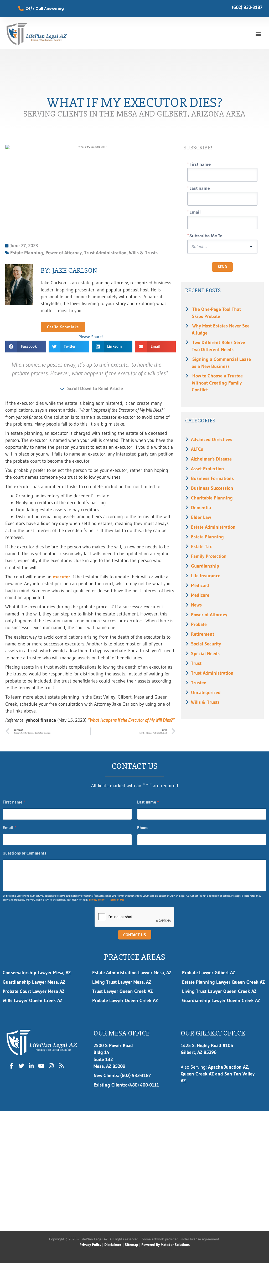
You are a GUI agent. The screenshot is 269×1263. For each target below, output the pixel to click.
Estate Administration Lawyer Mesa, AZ (131, 973)
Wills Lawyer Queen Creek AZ (32, 1000)
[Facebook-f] (12, 1066)
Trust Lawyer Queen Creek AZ (123, 991)
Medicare (200, 595)
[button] (258, 34)
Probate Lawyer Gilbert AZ (208, 973)
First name (14, 802)
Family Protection (209, 556)
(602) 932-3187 (247, 7)
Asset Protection (207, 469)
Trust (196, 663)
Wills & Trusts (205, 702)
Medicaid (200, 585)
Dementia (201, 508)
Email (9, 827)
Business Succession (212, 488)
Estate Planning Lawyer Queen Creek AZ (223, 982)
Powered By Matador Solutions (165, 1244)
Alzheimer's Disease (211, 459)
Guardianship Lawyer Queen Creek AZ (221, 1000)
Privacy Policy (97, 899)
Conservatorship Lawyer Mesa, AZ (37, 973)
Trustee (198, 683)
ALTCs (197, 449)
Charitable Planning (212, 498)
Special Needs (205, 653)
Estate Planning (207, 537)
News (196, 605)
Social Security (206, 644)
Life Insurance (205, 576)
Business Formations (212, 478)
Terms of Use (117, 899)
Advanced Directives (211, 439)
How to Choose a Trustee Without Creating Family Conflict (217, 383)
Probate (199, 624)
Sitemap (131, 1244)
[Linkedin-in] (32, 1066)
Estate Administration (213, 527)
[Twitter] (22, 1066)
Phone (142, 827)
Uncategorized (206, 692)
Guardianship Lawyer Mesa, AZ (34, 982)
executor (61, 577)
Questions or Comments (24, 853)
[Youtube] (41, 1066)
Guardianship (205, 566)
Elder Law (201, 517)
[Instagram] (51, 1066)
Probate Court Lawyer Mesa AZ (33, 991)
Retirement (202, 634)
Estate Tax (201, 546)
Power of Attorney (209, 615)
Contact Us (134, 934)
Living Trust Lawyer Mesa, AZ (121, 982)
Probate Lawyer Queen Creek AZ (125, 1000)
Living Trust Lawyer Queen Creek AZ (220, 991)
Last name (148, 802)
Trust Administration (212, 673)
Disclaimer (112, 1244)
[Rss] (61, 1066)
